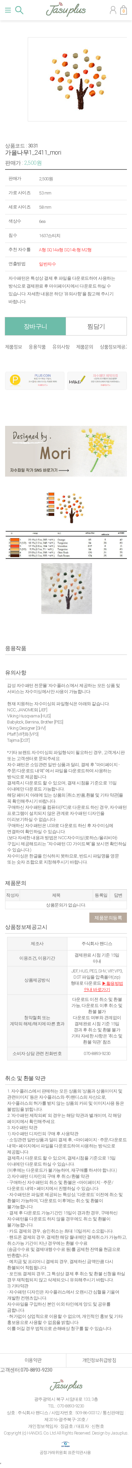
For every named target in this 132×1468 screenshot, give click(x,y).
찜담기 (96, 326)
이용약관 (33, 1360)
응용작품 (37, 347)
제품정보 (13, 347)
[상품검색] (19, 10)
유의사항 (60, 347)
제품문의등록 (108, 917)
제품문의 (84, 347)
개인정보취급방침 (99, 1360)
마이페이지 (113, 10)
